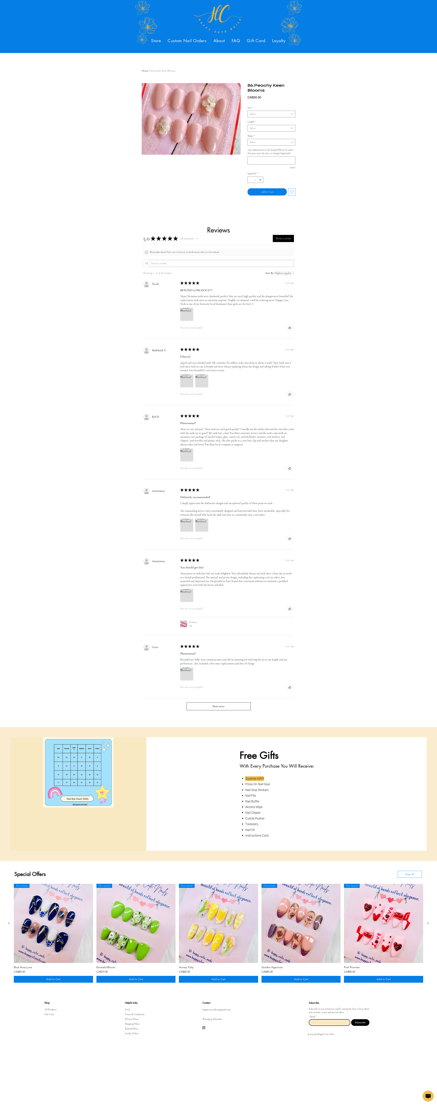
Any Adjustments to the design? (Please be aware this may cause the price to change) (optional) (271, 151)
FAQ (127, 1009)
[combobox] (271, 114)
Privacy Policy (131, 1019)
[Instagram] (204, 1028)
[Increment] (260, 180)
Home (145, 70)
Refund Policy (131, 1028)
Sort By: (269, 273)
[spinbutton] (255, 180)
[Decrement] (250, 180)
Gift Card (49, 1014)
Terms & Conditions (134, 1014)
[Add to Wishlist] (291, 191)
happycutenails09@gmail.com (216, 1009)
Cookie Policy (131, 1033)
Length (252, 121)
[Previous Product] (9, 923)
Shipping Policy (132, 1023)
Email (313, 1016)
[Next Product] (428, 923)
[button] (156, 40)
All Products (50, 1009)
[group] (218, 933)
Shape (251, 135)
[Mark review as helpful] (290, 327)
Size (250, 107)
